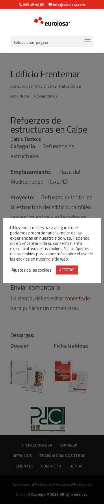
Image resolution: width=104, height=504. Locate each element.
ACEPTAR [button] (67, 270)
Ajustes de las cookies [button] (31, 270)
